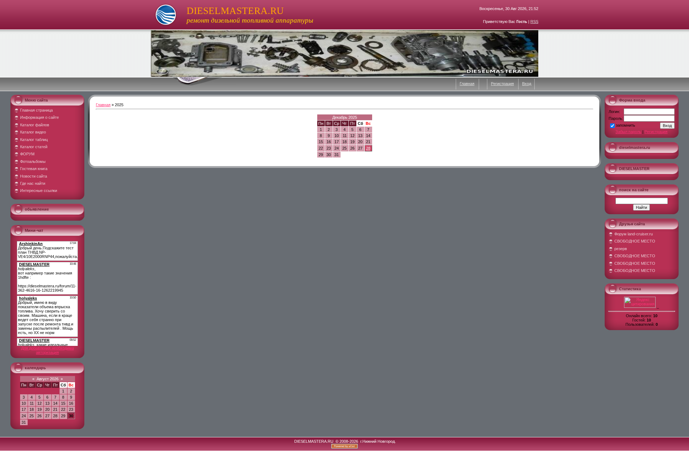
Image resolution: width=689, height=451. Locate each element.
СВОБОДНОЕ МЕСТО (634, 241)
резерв (620, 248)
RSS (534, 21)
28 (368, 148)
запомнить (625, 125)
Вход (526, 83)
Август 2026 (47, 379)
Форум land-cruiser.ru (633, 234)
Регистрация (502, 83)
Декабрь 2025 (344, 117)
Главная (467, 83)
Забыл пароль (628, 132)
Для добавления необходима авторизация (47, 350)
